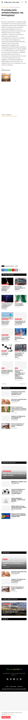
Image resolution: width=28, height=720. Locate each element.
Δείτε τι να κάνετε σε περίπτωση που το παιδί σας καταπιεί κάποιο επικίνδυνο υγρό (18, 409)
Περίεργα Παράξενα (15, 7)
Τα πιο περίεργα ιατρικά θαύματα (19, 304)
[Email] (16, 270)
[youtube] (14, 679)
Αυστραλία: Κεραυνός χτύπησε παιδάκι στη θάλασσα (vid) (7, 372)
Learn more (10, 714)
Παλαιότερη (23, 383)
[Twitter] (6, 270)
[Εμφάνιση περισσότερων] (19, 270)
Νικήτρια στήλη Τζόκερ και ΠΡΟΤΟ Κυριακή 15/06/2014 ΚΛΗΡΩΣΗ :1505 (18, 515)
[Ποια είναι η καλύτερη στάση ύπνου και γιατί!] (5, 402)
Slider (16, 266)
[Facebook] (2, 270)
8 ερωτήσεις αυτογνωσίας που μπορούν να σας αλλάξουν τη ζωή (18, 393)
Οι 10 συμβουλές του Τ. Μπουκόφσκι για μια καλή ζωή (20, 322)
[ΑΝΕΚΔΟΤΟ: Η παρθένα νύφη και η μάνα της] (5, 484)
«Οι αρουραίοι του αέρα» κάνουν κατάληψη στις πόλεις (19, 355)
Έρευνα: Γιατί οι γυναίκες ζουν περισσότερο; (5, 322)
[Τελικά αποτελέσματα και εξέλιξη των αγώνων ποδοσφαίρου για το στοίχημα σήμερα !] (5, 491)
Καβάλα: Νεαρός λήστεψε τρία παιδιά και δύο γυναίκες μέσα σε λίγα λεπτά (18, 507)
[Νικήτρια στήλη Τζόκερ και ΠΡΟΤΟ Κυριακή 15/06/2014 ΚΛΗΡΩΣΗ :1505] (5, 516)
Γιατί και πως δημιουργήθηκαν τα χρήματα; (20, 288)
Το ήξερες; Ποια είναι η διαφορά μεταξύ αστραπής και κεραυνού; (7, 306)
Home (7, 686)
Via (2, 68)
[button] (2, 2)
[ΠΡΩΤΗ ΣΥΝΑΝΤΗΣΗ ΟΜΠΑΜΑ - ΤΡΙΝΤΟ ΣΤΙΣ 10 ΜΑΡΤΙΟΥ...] (5, 501)
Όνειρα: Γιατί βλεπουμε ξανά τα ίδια (19, 338)
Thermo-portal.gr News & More (18, 689)
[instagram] (17, 679)
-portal (6, 74)
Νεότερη (4, 383)
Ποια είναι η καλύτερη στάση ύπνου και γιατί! (18, 400)
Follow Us (20, 686)
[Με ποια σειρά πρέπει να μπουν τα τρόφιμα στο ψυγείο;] (5, 426)
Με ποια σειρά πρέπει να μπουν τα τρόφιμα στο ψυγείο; (17, 425)
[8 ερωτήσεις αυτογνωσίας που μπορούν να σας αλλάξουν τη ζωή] (5, 394)
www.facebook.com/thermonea (9, 116)
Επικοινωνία (13, 686)
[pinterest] (20, 679)
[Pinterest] (13, 270)
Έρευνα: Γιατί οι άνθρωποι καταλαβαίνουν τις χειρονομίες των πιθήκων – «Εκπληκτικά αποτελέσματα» (20, 374)
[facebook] (7, 679)
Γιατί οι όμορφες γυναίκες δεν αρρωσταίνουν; (5, 338)
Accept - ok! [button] (6, 717)
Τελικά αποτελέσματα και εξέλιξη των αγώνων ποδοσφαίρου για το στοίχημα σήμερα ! (18, 491)
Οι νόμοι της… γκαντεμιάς (5, 353)
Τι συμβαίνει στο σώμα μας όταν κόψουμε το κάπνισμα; (5, 288)
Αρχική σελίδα (5, 7)
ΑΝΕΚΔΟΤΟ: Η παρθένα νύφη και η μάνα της (18, 482)
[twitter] (10, 679)
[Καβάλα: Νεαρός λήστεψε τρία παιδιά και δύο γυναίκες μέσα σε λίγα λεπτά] (5, 508)
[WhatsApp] (9, 270)
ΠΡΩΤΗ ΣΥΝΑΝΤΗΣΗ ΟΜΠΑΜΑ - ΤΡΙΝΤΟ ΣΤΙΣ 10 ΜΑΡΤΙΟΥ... (18, 500)
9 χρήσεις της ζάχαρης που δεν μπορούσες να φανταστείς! (18, 417)
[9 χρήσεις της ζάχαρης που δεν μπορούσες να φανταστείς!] (5, 418)
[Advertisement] (14, 96)
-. (6, 114)
